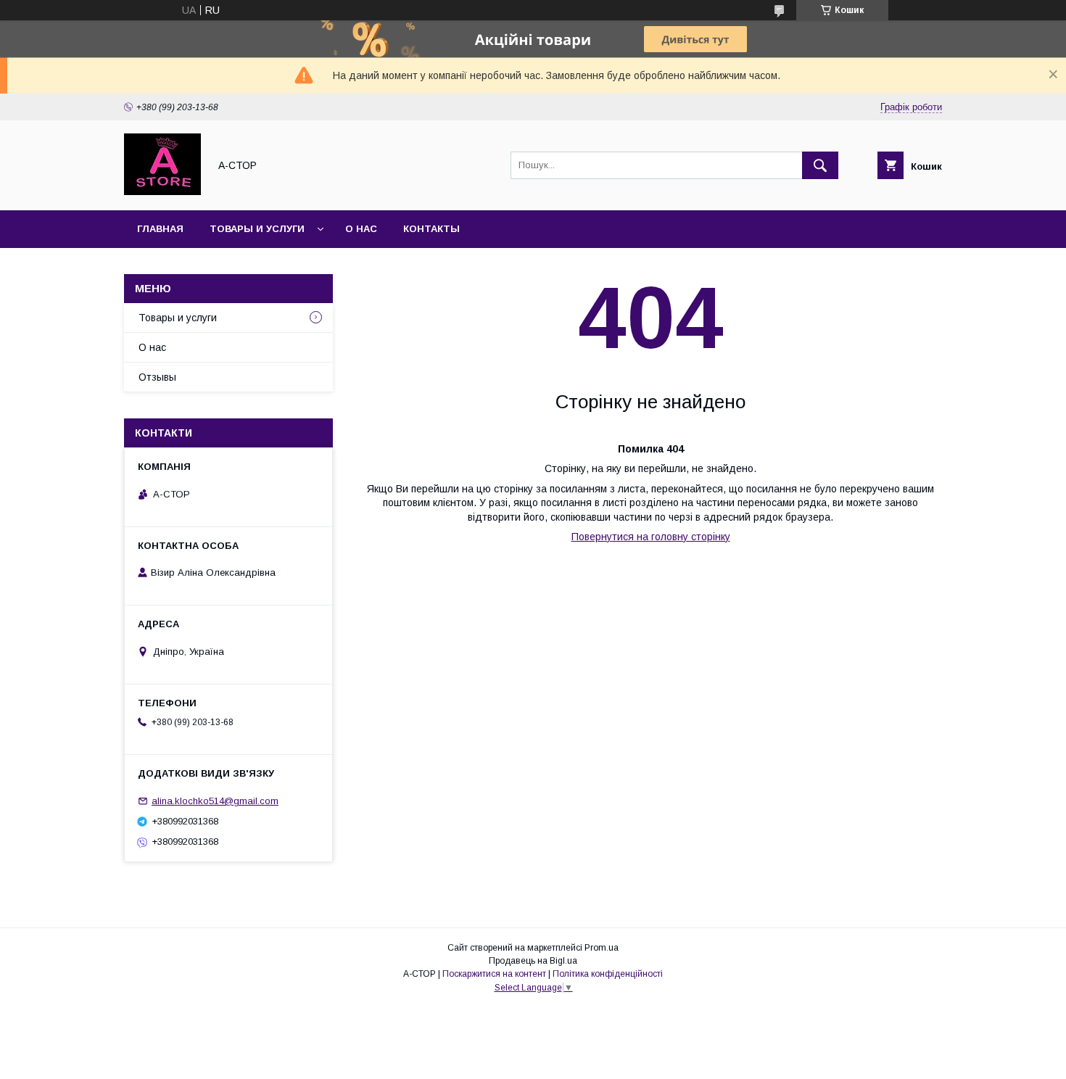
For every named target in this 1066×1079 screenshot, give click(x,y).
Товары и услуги (257, 228)
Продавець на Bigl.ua (533, 961)
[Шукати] (820, 165)
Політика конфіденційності (608, 974)
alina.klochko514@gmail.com (215, 800)
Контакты (431, 228)
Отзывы (157, 377)
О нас (361, 228)
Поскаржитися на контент (494, 974)
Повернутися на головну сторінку (650, 536)
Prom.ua (601, 948)
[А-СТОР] (162, 191)
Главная (160, 228)
